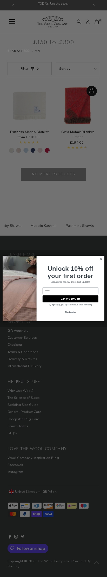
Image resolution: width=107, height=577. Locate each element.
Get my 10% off (70, 298)
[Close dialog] (101, 259)
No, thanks (70, 312)
